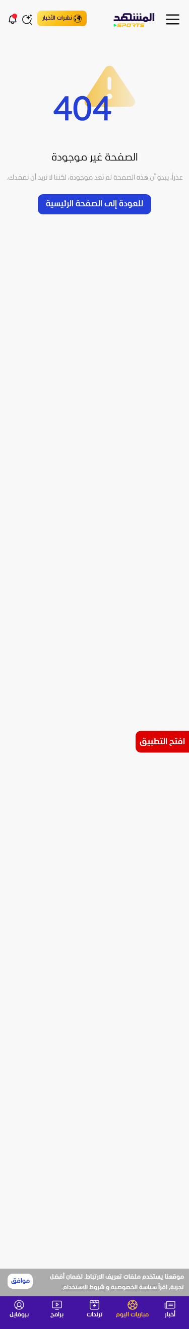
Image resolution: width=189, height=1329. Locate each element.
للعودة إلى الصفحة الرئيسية (94, 204)
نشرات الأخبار (57, 18)
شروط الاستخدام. (82, 1288)
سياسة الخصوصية (134, 1288)
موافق (20, 1281)
